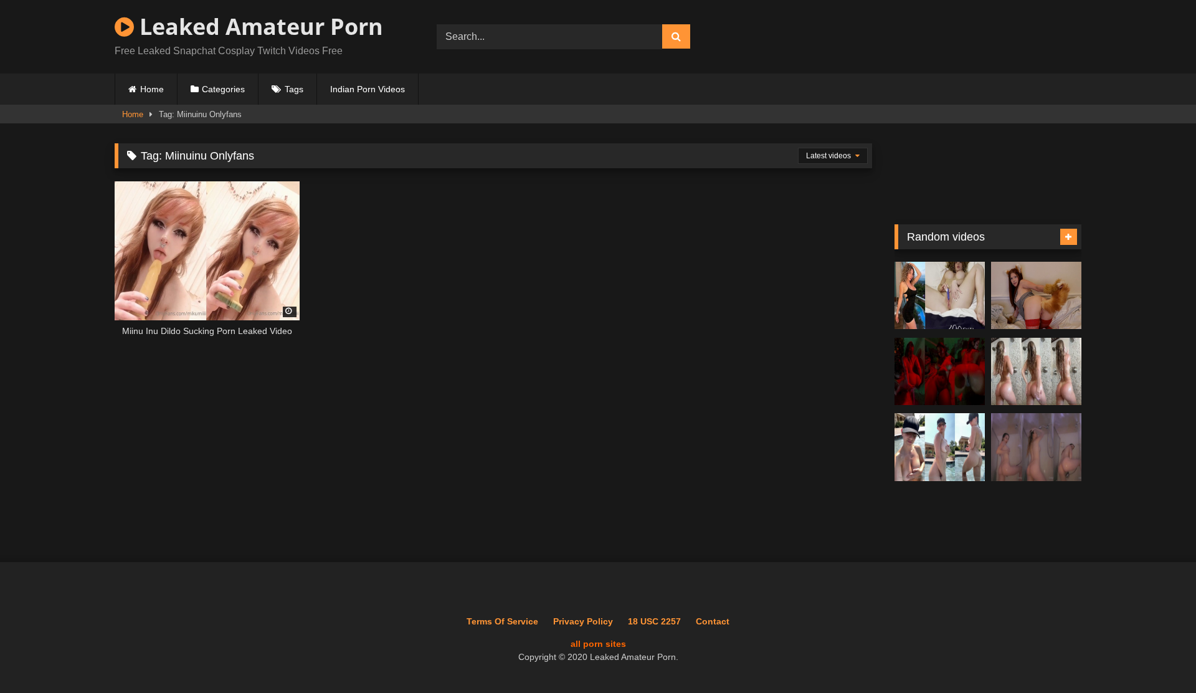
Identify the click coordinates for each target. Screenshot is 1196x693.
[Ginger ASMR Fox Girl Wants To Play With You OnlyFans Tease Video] (1036, 296)
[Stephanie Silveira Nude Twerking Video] (940, 372)
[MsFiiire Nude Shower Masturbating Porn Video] (1036, 447)
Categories (223, 89)
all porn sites (598, 644)
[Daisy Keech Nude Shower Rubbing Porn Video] (1036, 372)
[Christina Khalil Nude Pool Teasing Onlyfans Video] (940, 447)
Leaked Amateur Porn (258, 26)
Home (152, 89)
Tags (294, 89)
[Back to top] (1157, 656)
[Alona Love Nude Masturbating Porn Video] (940, 296)
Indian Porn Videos (367, 89)
